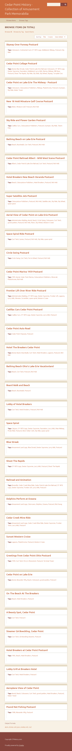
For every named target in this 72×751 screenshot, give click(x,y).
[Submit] (65, 4)
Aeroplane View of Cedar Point (22, 688)
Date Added (59, 37)
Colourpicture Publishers (28, 88)
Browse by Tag (19, 32)
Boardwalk (20, 144)
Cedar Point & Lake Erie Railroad (35, 69)
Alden (14, 107)
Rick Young (58, 504)
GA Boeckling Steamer (26, 637)
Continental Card (25, 50)
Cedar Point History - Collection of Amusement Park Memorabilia (22, 9)
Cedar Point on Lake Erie (19, 574)
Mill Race (57, 71)
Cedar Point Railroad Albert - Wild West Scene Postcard (35, 158)
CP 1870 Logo (36, 50)
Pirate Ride (11, 431)
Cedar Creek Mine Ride (26, 485)
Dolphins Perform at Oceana (21, 499)
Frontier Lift (54, 296)
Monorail (54, 277)
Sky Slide (36, 73)
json (18, 727)
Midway (52, 50)
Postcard (58, 50)
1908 (13, 712)
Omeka (21, 745)
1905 (13, 655)
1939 (13, 561)
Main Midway (60, 428)
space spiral (12, 204)
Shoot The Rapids (20, 73)
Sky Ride (29, 73)
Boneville (15, 485)
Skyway (50, 73)
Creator (50, 37)
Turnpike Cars (58, 73)
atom (6, 727)
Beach (14, 144)
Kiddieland (45, 50)
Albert (14, 163)
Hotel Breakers (39, 182)
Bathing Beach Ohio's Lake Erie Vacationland (30, 366)
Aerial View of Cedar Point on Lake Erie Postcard (32, 215)
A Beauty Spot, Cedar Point (20, 612)
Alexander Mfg (21, 580)
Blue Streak (20, 69)
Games (21, 239)
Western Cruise (48, 222)
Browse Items (11, 20)
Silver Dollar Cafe (28, 431)
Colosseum (15, 50)
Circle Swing (41, 220)
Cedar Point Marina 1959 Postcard (24, 271)
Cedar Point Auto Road (18, 328)
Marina (45, 71)
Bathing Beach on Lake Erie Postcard (25, 139)
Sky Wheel (43, 73)
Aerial (14, 69)
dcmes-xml (12, 727)
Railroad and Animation (18, 480)
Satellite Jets (46, 201)
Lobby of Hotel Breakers (19, 404)
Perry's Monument (30, 561)
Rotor (33, 222)
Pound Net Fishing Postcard (21, 707)
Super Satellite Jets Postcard (21, 196)
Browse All (8, 32)
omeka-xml (24, 727)
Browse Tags (23, 20)
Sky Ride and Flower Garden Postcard (25, 120)
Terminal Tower (48, 561)
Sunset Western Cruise (18, 536)
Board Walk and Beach (18, 385)
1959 (13, 277)
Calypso (14, 428)
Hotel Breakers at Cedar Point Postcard (27, 650)
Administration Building (19, 220)
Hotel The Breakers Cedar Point (23, 347)
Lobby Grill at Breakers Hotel (21, 669)
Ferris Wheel (32, 258)
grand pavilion (12, 222)
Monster (18, 298)
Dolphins (39, 504)
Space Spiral (12, 423)
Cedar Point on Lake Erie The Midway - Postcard (31, 82)
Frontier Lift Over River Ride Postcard (26, 290)
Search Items (29, 32)
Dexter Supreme (13, 71)
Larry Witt (38, 71)
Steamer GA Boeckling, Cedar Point (25, 631)
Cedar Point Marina (27, 277)
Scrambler (25, 298)
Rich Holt (36, 107)
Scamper (62, 88)
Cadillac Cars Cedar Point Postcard (24, 309)
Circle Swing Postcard (17, 252)
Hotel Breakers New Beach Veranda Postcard (30, 177)
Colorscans (31, 504)
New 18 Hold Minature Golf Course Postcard (29, 101)
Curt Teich (28, 144)
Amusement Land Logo (19, 447)
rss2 (30, 727)
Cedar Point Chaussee (19, 334)
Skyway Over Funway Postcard (22, 44)
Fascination (23, 71)
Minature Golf (21, 107)
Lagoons (61, 296)
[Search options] (62, 4)
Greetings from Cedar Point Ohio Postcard (28, 555)
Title (44, 37)
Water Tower (18, 90)
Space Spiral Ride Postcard (20, 234)
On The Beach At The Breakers (22, 593)
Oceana (45, 504)
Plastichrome (47, 88)
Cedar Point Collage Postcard (21, 63)
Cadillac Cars (16, 126)
